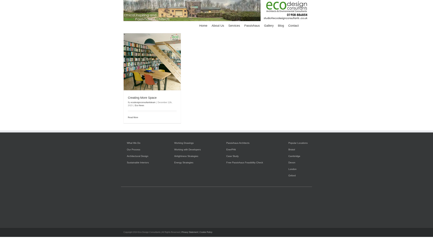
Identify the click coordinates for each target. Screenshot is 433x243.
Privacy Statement (189, 232)
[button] (304, 25)
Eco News (139, 105)
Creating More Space (142, 97)
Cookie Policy (206, 232)
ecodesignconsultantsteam (143, 102)
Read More (133, 117)
